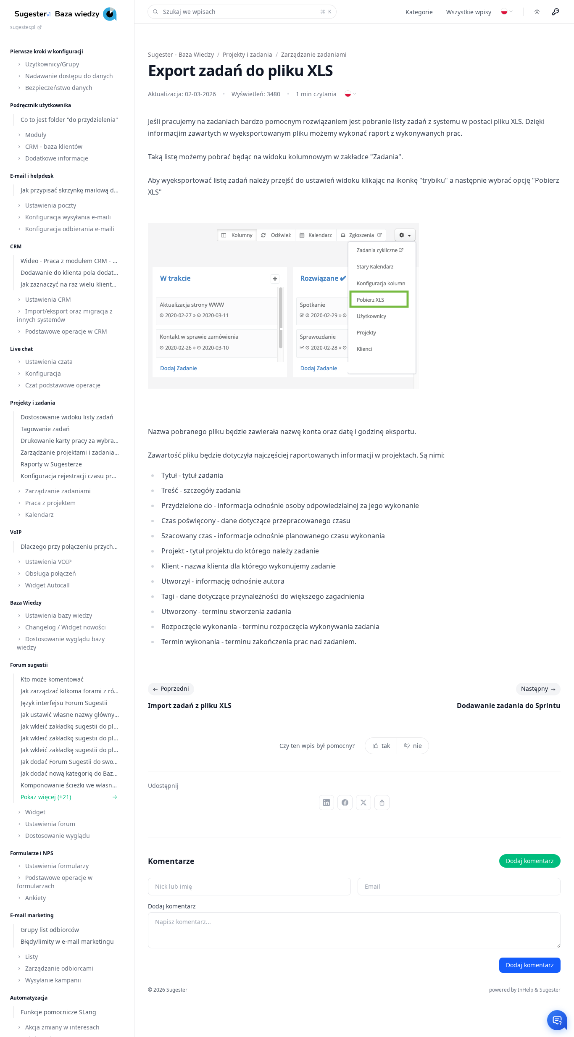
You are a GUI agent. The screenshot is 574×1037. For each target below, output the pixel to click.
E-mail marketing (32, 915)
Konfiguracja (42, 373)
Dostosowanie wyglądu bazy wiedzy (61, 643)
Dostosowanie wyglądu (57, 836)
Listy (31, 957)
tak (386, 746)
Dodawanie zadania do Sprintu (509, 705)
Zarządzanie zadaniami (57, 491)
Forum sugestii (29, 665)
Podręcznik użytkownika (40, 105)
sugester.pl (22, 27)
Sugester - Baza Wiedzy (181, 54)
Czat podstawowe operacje (62, 385)
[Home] (67, 14)
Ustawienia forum (49, 824)
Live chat (21, 349)
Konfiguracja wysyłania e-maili (67, 217)
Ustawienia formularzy (56, 866)
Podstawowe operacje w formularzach (54, 882)
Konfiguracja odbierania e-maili (69, 229)
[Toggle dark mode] (537, 12)
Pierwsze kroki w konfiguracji (46, 51)
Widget (34, 812)
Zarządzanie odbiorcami (58, 968)
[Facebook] (345, 802)
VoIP (16, 532)
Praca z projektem (50, 503)
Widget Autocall (47, 585)
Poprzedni (175, 688)
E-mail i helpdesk (31, 175)
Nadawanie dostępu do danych (68, 76)
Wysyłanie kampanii (52, 980)
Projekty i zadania (32, 402)
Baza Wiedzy (26, 602)
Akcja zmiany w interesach (62, 1027)
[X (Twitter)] (363, 802)
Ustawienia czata (48, 362)
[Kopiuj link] (382, 802)
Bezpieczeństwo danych (58, 88)
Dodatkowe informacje (56, 158)
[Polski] (507, 11)
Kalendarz (39, 514)
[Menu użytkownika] (555, 12)
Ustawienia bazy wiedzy (58, 615)
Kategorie (419, 12)
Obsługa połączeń (50, 573)
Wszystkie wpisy (468, 12)
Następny (534, 688)
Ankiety (35, 898)
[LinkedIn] (326, 802)
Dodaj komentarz (530, 861)
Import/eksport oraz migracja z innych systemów (65, 315)
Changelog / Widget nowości (65, 627)
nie (417, 746)
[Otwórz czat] (557, 1020)
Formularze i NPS (31, 853)
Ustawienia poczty (50, 205)
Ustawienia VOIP (47, 562)
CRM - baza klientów (53, 146)
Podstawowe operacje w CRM (65, 331)
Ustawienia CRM (47, 299)
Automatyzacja (28, 997)
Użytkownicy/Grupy (51, 64)
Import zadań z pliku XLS (190, 705)
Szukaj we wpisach (247, 12)
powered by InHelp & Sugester (525, 989)
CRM (15, 246)
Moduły (35, 135)
